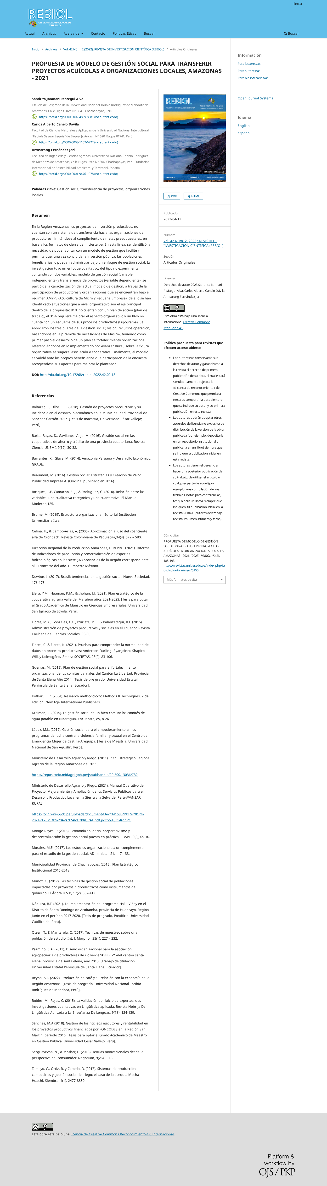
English (244, 125)
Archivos (49, 33)
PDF (173, 196)
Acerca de (72, 33)
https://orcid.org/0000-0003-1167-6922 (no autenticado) (78, 142)
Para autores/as (249, 71)
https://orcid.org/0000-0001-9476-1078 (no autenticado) (78, 173)
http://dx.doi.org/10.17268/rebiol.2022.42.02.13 (77, 374)
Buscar (149, 33)
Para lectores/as (249, 63)
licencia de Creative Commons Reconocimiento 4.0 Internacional (122, 1134)
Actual (30, 33)
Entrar (297, 3)
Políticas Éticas (124, 33)
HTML (195, 196)
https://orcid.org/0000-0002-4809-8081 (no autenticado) (78, 116)
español (244, 132)
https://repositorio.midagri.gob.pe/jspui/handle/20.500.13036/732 (85, 774)
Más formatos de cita (182, 579)
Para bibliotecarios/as (253, 78)
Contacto (98, 33)
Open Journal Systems (255, 98)
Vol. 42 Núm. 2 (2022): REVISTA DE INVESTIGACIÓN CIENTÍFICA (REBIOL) (113, 49)
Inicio (35, 49)
